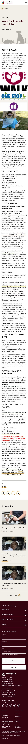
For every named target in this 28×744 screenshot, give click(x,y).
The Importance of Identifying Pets (14, 529)
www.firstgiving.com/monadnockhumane (14, 215)
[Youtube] (14, 705)
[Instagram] (7, 705)
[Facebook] (10, 705)
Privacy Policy (17, 735)
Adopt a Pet (5, 609)
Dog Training (5, 724)
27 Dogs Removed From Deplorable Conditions (14, 585)
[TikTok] (3, 705)
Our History (18, 716)
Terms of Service (9, 735)
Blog (16, 724)
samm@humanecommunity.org (11, 386)
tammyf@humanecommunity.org (11, 469)
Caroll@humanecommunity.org (11, 433)
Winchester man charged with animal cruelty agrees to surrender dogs (14, 556)
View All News (12, 595)
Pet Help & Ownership (5, 714)
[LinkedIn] (18, 705)
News (16, 719)
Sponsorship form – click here (13, 474)
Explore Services (7, 614)
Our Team (17, 714)
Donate (4, 624)
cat (2, 486)
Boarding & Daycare (7, 721)
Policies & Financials (18, 727)
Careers (17, 721)
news (6, 9)
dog (5, 486)
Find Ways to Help (7, 619)
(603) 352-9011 (9, 681)
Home (3, 735)
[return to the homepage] (9, 674)
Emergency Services (5, 718)
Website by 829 (5, 738)
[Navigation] (26, 2)
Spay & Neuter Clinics (6, 727)
